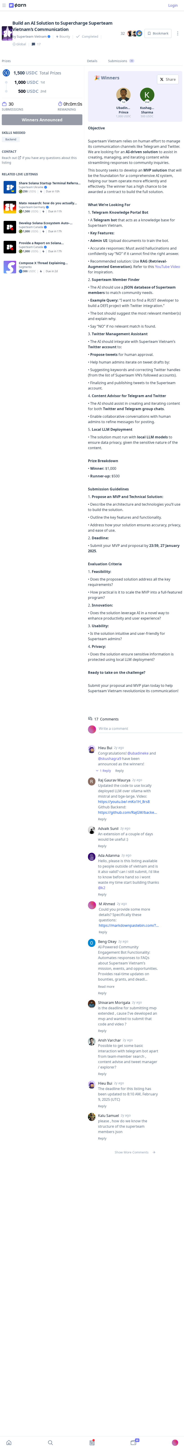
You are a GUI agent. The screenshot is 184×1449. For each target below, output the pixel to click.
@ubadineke (138, 753)
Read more (106, 986)
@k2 (101, 887)
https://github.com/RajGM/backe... (127, 812)
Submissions (120, 61)
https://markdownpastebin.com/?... (129, 925)
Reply (119, 770)
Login (173, 5)
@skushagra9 (109, 758)
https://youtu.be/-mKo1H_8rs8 (124, 801)
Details (92, 61)
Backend (10, 139)
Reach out (9, 158)
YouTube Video (167, 266)
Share (171, 79)
